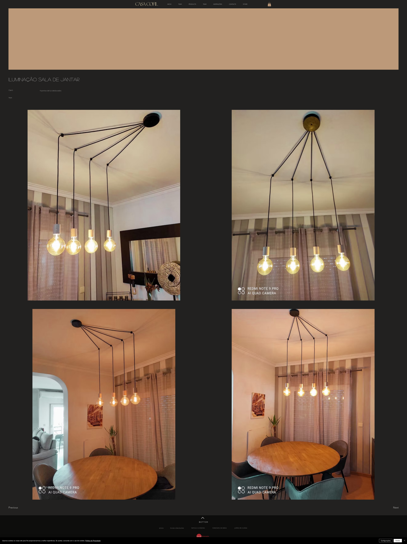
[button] (269, 4)
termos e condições (198, 528)
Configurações (386, 541)
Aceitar (397, 541)
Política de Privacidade (93, 541)
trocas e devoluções (177, 528)
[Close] (404, 540)
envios (161, 528)
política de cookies (241, 528)
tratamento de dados (220, 528)
